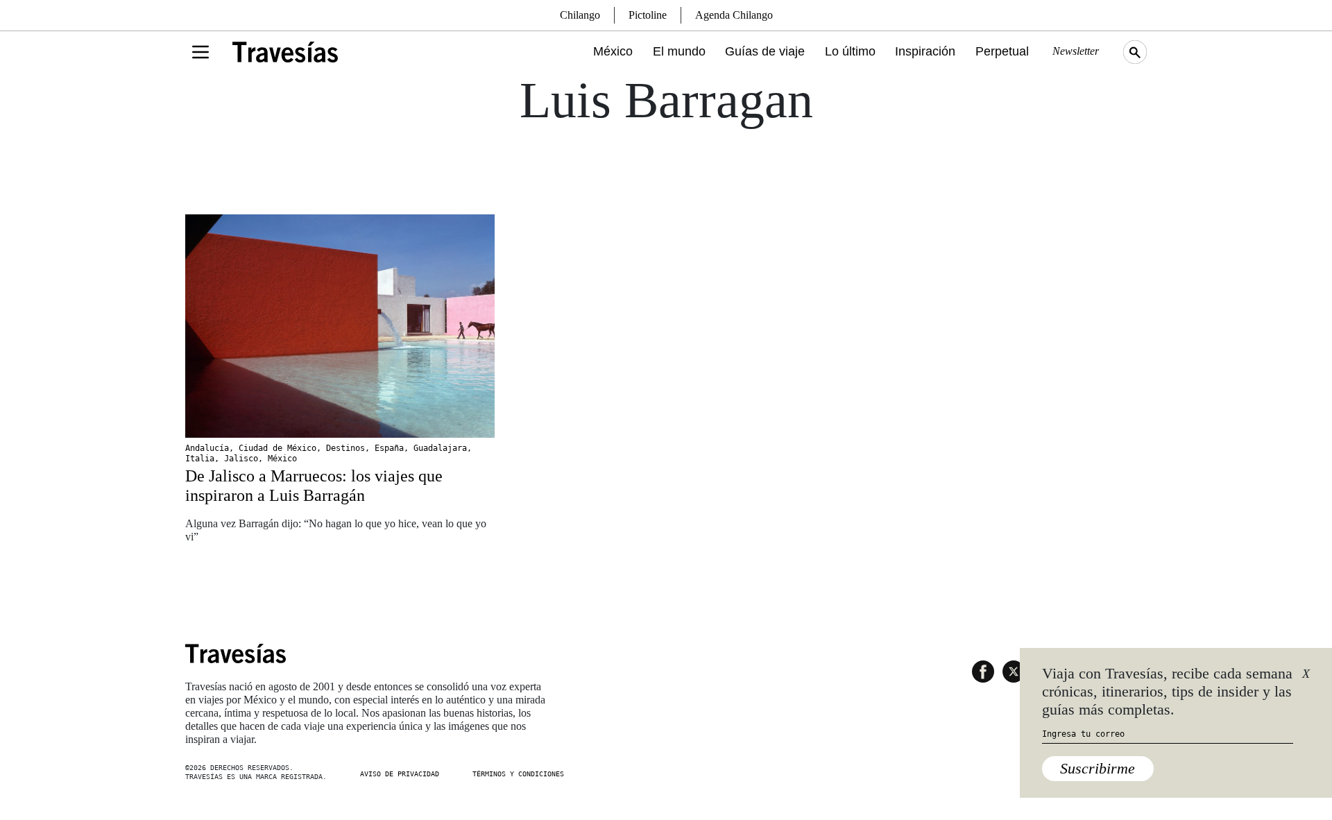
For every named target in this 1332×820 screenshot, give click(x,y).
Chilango (580, 15)
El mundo (679, 51)
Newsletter (1075, 51)
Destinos (345, 448)
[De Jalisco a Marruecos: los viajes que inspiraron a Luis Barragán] (340, 326)
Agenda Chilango (734, 15)
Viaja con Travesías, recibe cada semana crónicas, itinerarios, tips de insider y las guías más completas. (1167, 692)
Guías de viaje (765, 51)
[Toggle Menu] (200, 52)
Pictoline (648, 15)
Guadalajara (440, 448)
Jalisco (241, 458)
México (613, 51)
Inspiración (925, 51)
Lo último (850, 51)
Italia (199, 458)
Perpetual (1002, 51)
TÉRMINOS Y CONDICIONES (518, 774)
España (389, 448)
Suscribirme (1097, 768)
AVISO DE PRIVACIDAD (399, 774)
